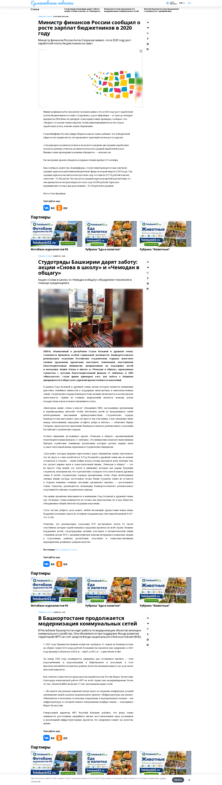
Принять (178, 780)
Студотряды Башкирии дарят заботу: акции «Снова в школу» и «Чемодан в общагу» (82, 10)
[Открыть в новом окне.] (49, 208)
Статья (35, 9)
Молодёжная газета (66, 549)
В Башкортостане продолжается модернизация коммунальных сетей (121, 10)
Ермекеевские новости (52, 3)
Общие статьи (45, 16)
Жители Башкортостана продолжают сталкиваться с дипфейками (161, 10)
